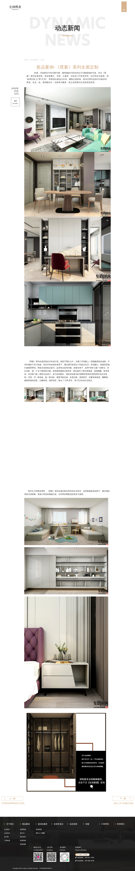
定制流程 (39, 829)
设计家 (6, 837)
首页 (26, 60)
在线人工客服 (82, 855)
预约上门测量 (40, 833)
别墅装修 (23, 829)
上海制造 (7, 840)
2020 (42, 60)
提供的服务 (42, 824)
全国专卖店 (58, 824)
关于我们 (10, 824)
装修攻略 (23, 844)
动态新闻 (34, 60)
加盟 (87, 824)
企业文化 (7, 833)
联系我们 (121, 824)
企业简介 (7, 829)
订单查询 (105, 824)
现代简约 (23, 837)
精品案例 (26, 824)
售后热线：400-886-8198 (85, 861)
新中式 (22, 833)
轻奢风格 (23, 840)
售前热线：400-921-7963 (85, 857)
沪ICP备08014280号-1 (45, 868)
